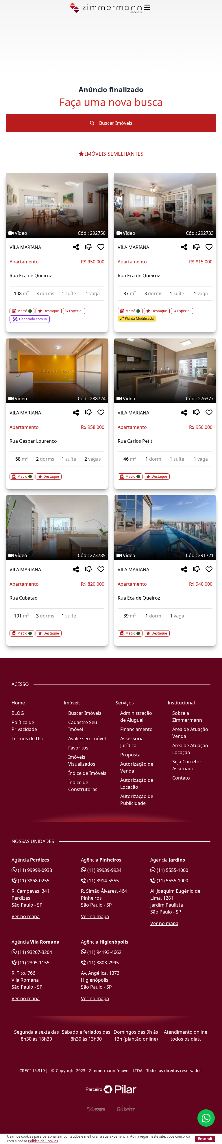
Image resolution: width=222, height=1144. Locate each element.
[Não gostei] (88, 247)
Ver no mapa (26, 916)
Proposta (130, 754)
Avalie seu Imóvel (87, 738)
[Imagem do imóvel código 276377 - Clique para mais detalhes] (165, 370)
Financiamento (136, 729)
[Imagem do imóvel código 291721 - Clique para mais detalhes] (165, 527)
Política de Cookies (43, 1141)
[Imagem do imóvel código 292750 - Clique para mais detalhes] (57, 205)
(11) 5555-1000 (172, 870)
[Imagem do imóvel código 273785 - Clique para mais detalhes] (57, 527)
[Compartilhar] (76, 247)
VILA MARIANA (25, 247)
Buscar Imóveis (115, 123)
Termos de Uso (28, 738)
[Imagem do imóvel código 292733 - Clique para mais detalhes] (165, 205)
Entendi (205, 1138)
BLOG (18, 713)
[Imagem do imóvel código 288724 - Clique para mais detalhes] (57, 370)
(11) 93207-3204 (34, 952)
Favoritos (78, 748)
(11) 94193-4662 (103, 952)
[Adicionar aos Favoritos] (100, 247)
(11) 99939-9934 (103, 870)
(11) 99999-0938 (34, 870)
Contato (181, 778)
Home (18, 703)
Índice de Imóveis (87, 773)
